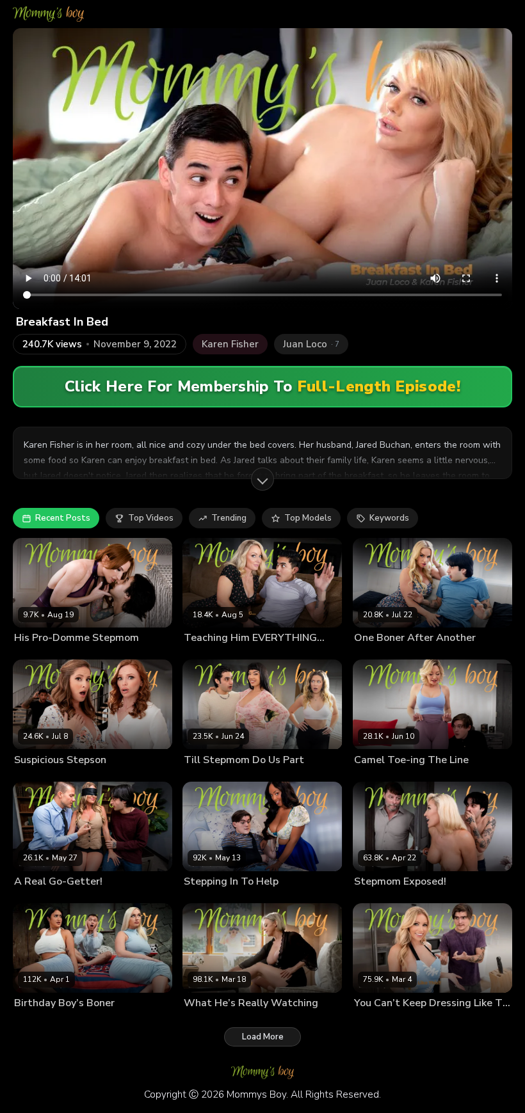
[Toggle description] (262, 479)
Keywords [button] (389, 518)
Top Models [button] (308, 518)
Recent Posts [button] (62, 518)
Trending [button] (228, 518)
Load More (263, 1037)
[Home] (48, 14)
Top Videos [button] (151, 518)
